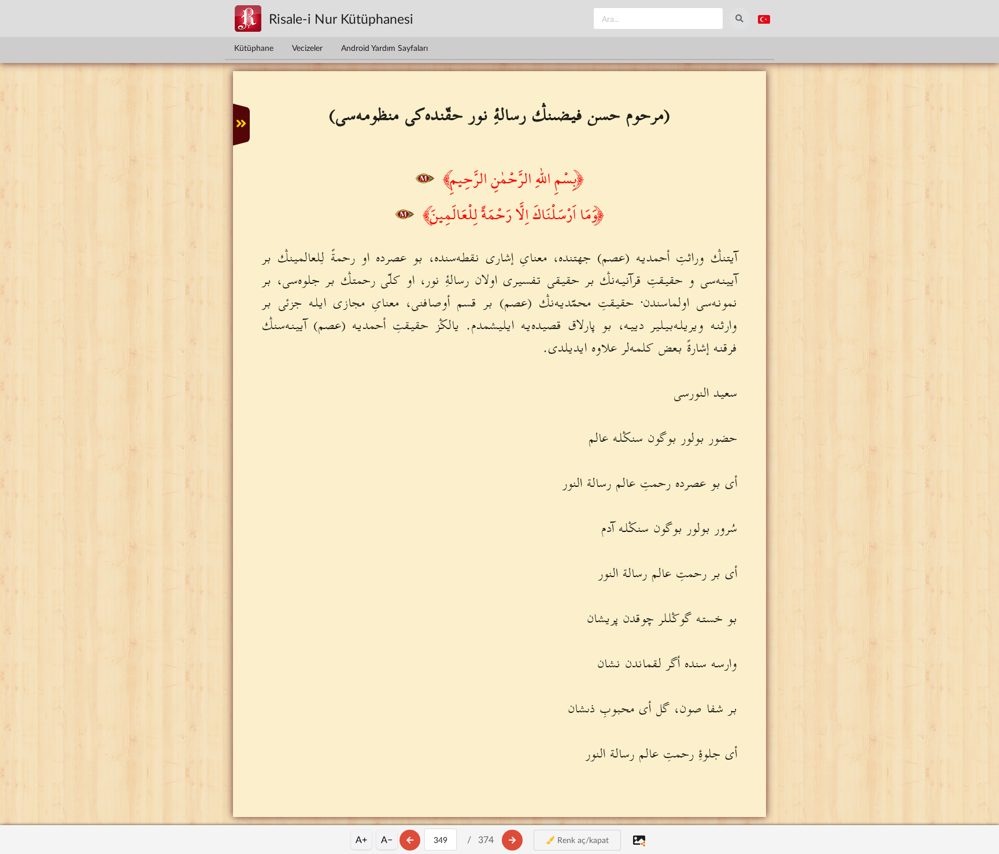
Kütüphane (253, 48)
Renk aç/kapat (582, 840)
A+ (361, 839)
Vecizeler (307, 48)
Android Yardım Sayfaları (384, 48)
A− (387, 839)
